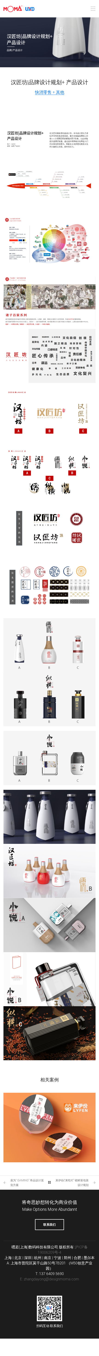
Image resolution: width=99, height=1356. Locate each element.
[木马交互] (18, 8)
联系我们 (49, 1224)
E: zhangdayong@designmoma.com (49, 1279)
